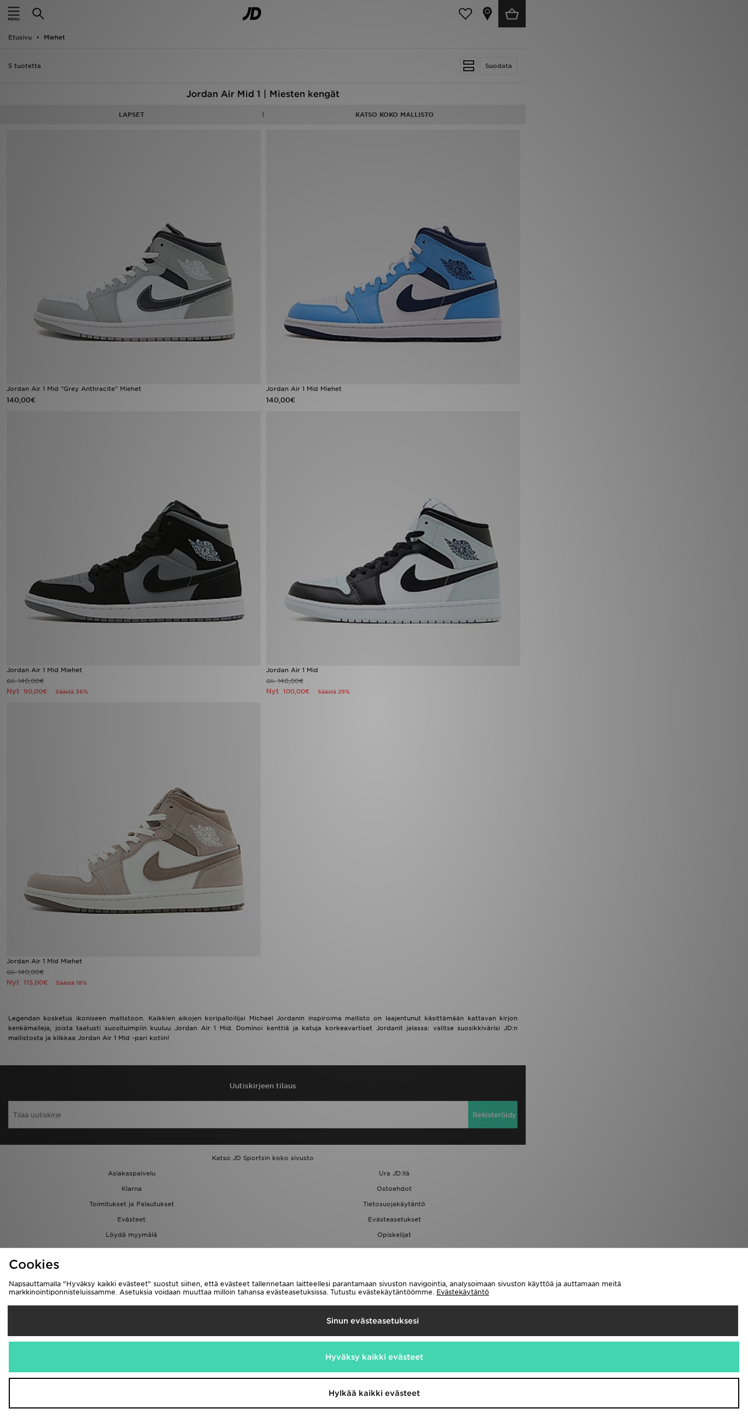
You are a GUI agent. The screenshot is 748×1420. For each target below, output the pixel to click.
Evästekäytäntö (462, 1292)
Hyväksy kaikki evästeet (374, 1357)
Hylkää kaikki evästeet (374, 1393)
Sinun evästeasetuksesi (372, 1320)
